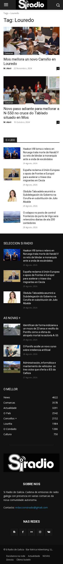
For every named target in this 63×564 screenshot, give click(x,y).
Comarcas (9, 53)
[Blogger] (14, 532)
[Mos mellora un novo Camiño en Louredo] (31, 41)
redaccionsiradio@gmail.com (31, 507)
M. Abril (7, 68)
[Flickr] (31, 532)
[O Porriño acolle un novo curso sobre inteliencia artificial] (12, 351)
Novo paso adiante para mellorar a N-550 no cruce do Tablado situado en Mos (31, 113)
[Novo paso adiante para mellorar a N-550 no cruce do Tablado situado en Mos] (31, 90)
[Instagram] (40, 532)
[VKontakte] (48, 532)
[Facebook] (22, 532)
